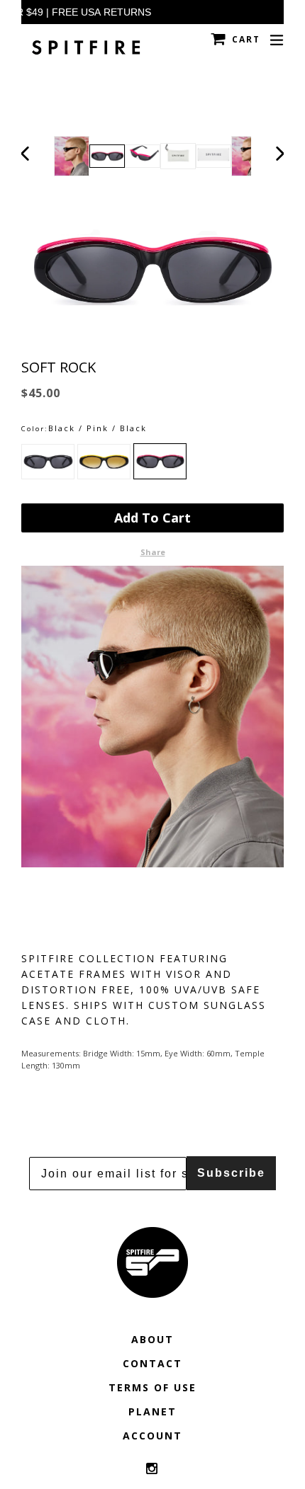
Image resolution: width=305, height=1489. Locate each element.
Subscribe (231, 1173)
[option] (107, 156)
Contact (152, 1363)
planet (152, 1411)
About (152, 1339)
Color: (34, 428)
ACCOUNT (152, 1435)
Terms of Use (152, 1387)
